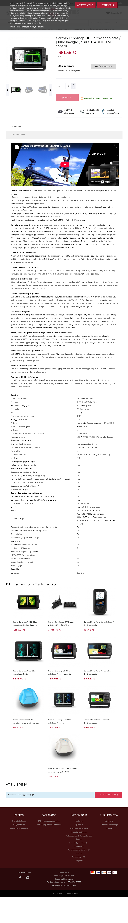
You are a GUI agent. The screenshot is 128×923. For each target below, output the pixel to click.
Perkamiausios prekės (19, 828)
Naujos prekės (19, 825)
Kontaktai (79, 821)
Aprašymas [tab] (15, 127)
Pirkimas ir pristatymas (79, 828)
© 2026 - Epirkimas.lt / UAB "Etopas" (64, 894)
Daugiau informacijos (19, 26)
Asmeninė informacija (109, 825)
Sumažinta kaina (19, 821)
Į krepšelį (67, 97)
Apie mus (79, 825)
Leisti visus (107, 5)
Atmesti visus (85, 5)
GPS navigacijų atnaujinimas (49, 821)
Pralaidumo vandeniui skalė (22, 416)
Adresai (109, 828)
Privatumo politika (79, 857)
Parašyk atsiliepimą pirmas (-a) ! (21, 795)
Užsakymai (109, 821)
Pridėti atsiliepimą (103, 66)
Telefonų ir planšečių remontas (48, 825)
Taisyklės (79, 861)
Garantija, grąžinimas (79, 832)
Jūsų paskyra (109, 815)
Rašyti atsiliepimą (108, 795)
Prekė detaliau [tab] (18, 135)
